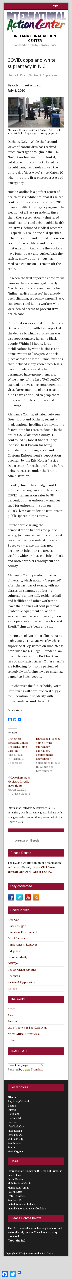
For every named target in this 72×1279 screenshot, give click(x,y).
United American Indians (21, 1204)
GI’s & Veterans (18, 938)
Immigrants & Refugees (22, 944)
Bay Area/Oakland (18, 1101)
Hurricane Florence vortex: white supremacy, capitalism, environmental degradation (48, 749)
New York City (16, 1126)
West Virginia (15, 1151)
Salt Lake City (15, 1139)
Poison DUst (15, 1192)
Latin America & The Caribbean (27, 1027)
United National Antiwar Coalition (27, 1208)
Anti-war (13, 920)
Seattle (12, 1147)
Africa (11, 1009)
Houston (12, 1122)
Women (12, 988)
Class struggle (17, 926)
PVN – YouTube (17, 1196)
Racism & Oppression (43, 75)
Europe (12, 1021)
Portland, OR (15, 1134)
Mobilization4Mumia (19, 1183)
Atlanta (12, 1097)
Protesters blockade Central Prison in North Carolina (18, 744)
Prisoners (14, 976)
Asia (10, 1015)
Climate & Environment (22, 932)
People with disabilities (22, 969)
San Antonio (15, 1143)
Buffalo (12, 1110)
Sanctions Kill (15, 1200)
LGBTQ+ (13, 963)
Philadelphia (15, 1130)
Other (11, 1040)
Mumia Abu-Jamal (18, 1187)
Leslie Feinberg (16, 1179)
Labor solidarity (18, 957)
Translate (37, 1069)
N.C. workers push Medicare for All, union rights (19, 781)
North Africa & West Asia (24, 1034)
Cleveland (13, 1114)
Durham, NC (15, 1118)
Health (24, 75)
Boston (12, 1105)
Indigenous (14, 951)
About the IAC (43, 872)
